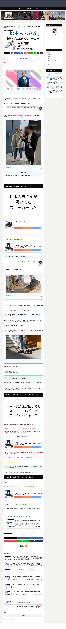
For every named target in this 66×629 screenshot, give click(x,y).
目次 (22, 180)
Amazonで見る (27, 227)
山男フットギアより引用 (8, 295)
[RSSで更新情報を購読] (26, 546)
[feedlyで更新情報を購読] (23, 546)
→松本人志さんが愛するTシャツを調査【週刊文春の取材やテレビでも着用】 (17, 516)
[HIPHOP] (41, 15)
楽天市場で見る (18, 227)
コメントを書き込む (23, 615)
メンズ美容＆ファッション (8, 533)
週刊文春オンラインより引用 (9, 167)
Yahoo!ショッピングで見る (36, 227)
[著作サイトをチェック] (21, 546)
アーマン (54, 34)
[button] (40, 53)
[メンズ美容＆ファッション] (25, 15)
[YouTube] (9, 15)
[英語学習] (57, 15)
